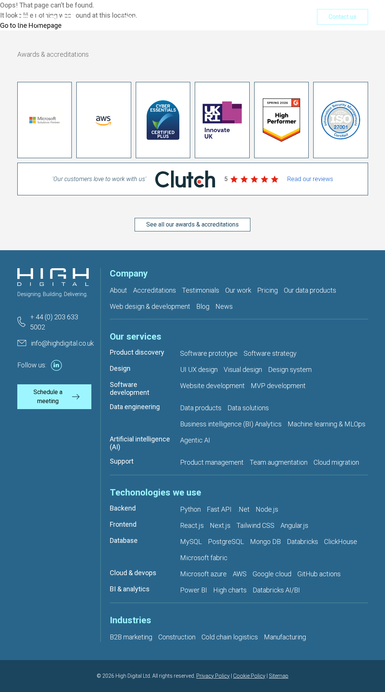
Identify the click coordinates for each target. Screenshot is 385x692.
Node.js (267, 509)
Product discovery (137, 352)
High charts (230, 590)
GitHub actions (319, 574)
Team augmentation (279, 462)
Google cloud (272, 574)
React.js (192, 525)
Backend (123, 508)
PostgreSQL (226, 541)
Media (294, 17)
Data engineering (135, 407)
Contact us (342, 16)
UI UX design (199, 369)
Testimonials (200, 290)
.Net (244, 509)
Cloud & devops (133, 573)
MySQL (191, 541)
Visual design (243, 369)
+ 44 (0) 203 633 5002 (54, 322)
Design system (290, 369)
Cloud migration (336, 462)
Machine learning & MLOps (326, 424)
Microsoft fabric (203, 558)
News (224, 306)
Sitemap (278, 676)
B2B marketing (131, 637)
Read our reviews (310, 179)
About (118, 290)
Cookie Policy (249, 676)
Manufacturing (285, 637)
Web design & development (150, 306)
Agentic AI (195, 440)
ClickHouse (340, 541)
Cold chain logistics (230, 637)
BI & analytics (130, 589)
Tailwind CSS (255, 525)
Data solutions (248, 408)
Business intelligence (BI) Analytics (231, 424)
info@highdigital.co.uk (62, 343)
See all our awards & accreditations (192, 224)
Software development (129, 389)
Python (190, 509)
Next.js (220, 525)
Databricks (302, 541)
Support (121, 461)
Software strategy (270, 353)
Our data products (310, 290)
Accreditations (154, 290)
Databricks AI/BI (276, 590)
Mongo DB (265, 541)
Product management (212, 462)
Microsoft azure (203, 574)
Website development (212, 386)
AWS (240, 574)
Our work (229, 17)
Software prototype (209, 353)
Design (120, 368)
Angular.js (294, 525)
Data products (200, 408)
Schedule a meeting (47, 396)
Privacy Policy (213, 676)
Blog (202, 306)
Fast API (219, 509)
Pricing (263, 17)
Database (124, 540)
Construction (177, 637)
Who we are (188, 17)
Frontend (123, 524)
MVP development (278, 386)
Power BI (193, 590)
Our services (141, 17)
